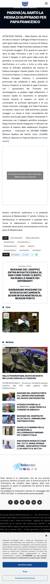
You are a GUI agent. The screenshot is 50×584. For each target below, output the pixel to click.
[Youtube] (22, 502)
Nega (25, 571)
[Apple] (39, 502)
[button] (46, 535)
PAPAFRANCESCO (10, 250)
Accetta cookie (25, 565)
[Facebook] (10, 502)
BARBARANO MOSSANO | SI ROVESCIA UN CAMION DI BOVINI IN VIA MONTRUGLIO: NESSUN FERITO (25, 293)
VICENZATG (37, 250)
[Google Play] (33, 502)
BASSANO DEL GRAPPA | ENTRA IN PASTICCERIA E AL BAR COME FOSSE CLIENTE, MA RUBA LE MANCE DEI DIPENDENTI (25, 273)
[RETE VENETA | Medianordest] (25, 1)
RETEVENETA (25, 250)
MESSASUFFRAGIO (11, 246)
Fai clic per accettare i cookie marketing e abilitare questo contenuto (25, 175)
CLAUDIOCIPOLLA (24, 242)
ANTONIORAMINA (16, 238)
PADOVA (31, 246)
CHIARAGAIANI (9, 242)
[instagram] (28, 502)
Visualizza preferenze (25, 578)
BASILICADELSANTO (33, 238)
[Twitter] (16, 502)
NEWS (23, 246)
